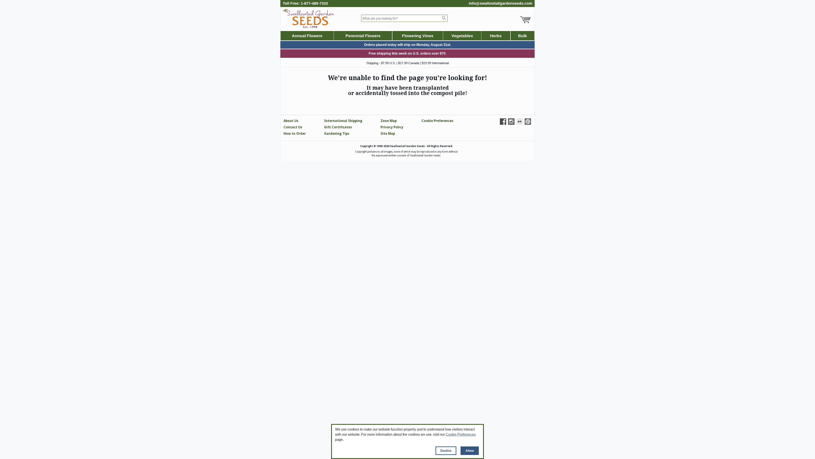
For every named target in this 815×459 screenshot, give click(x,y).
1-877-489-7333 (314, 3)
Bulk (522, 35)
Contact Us (293, 127)
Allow (469, 450)
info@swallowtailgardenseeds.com (500, 3)
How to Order (295, 134)
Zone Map (389, 121)
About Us (291, 121)
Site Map (388, 134)
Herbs (496, 35)
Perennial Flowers (363, 35)
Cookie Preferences (461, 434)
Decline (445, 450)
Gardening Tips (336, 134)
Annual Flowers (307, 35)
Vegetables (462, 35)
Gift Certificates (338, 127)
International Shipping (343, 121)
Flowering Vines (417, 35)
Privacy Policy (392, 127)
